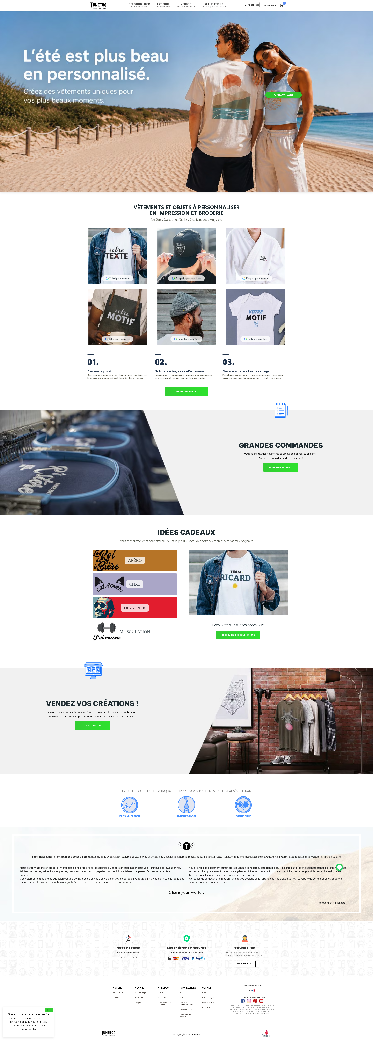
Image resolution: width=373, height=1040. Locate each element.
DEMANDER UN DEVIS (281, 467)
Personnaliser (139, 5)
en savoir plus (29, 1029)
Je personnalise (283, 94)
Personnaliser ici (186, 391)
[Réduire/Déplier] (339, 867)
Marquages (162, 998)
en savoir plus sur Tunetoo (332, 902)
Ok (48, 1010)
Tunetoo (160, 993)
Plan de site (184, 993)
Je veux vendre (92, 725)
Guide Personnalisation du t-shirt (166, 1004)
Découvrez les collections (238, 635)
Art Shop (163, 5)
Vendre (186, 5)
